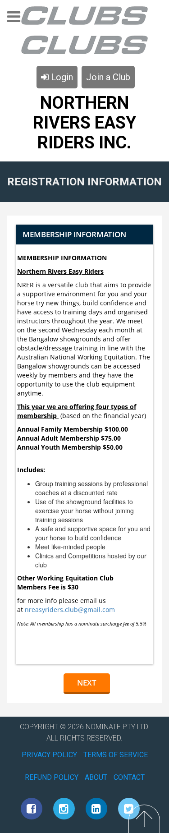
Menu (13, 19)
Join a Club (108, 77)
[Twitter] (129, 808)
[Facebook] (31, 808)
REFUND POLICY (51, 777)
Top (144, 819)
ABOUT (96, 777)
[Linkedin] (96, 808)
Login (61, 77)
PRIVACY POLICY (49, 754)
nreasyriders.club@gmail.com (70, 609)
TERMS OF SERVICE (115, 754)
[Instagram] (64, 808)
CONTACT (129, 777)
